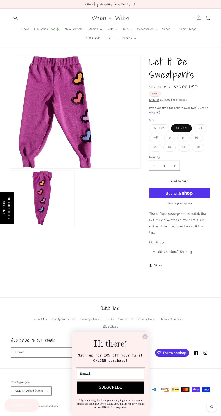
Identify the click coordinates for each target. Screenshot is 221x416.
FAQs (110, 319)
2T (203, 129)
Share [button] (158, 265)
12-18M (161, 129)
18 (200, 148)
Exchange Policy (90, 319)
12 (157, 148)
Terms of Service (172, 319)
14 (172, 148)
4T (158, 139)
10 (199, 139)
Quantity (154, 157)
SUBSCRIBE (110, 387)
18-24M (181, 128)
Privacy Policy (146, 319)
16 (186, 148)
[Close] (145, 336)
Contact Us (125, 319)
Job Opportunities (63, 319)
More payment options (179, 203)
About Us (40, 319)
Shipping (154, 100)
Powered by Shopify (48, 406)
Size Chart (110, 327)
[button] (15, 17)
